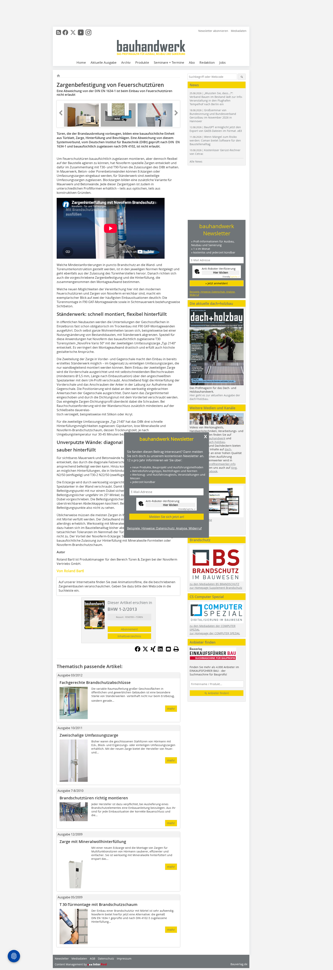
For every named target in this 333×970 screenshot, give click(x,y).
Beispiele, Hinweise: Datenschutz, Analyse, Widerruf (164, 528)
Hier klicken (170, 505)
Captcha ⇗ (186, 509)
